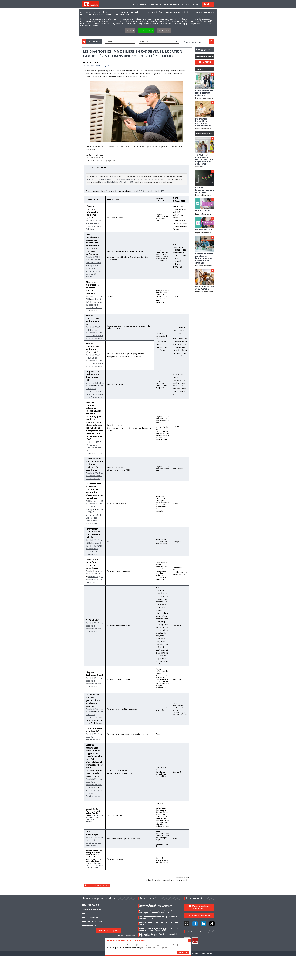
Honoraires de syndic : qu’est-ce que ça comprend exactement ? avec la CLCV (155, 906)
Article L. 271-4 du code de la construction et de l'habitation (94, 783)
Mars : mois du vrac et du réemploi (204, 287)
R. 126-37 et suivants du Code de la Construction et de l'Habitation (94, 334)
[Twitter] (186, 923)
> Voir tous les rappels (108, 930)
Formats (144, 41)
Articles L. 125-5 (94, 442)
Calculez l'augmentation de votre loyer (204, 190)
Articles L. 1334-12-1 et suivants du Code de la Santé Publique (94, 261)
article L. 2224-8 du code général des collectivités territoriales (94, 818)
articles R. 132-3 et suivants (94, 714)
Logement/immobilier (203, 128)
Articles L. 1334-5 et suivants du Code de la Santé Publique (94, 224)
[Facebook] (195, 923)
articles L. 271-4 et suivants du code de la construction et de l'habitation (120, 179)
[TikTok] (212, 923)
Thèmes (110, 41)
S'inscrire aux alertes (201, 915)
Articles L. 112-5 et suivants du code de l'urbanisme (94, 476)
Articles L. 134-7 (93, 355)
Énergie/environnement (204, 98)
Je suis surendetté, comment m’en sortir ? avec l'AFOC (159, 923)
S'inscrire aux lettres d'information (201, 907)
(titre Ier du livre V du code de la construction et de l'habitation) (94, 865)
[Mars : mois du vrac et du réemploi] (204, 276)
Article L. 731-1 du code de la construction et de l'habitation (94, 682)
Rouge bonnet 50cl (90, 917)
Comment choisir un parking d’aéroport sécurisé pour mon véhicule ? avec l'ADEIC (159, 929)
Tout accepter (146, 31)
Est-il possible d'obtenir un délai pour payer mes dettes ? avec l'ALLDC (159, 917)
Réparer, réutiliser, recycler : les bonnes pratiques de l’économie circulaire (204, 258)
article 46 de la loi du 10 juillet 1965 (116, 182)
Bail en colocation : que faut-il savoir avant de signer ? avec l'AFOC (158, 935)
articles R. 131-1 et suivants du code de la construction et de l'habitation (94, 305)
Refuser (130, 31)
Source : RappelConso (126, 935)
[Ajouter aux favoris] (196, 49)
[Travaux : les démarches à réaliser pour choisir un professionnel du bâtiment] (204, 145)
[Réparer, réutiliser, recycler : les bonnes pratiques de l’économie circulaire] (204, 244)
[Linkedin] (203, 923)
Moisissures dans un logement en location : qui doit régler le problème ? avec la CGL (159, 912)
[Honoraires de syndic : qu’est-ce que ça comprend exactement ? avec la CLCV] (204, 203)
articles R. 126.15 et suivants (94, 388)
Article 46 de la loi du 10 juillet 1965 (94, 572)
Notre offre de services (171, 4)
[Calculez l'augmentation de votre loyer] (204, 178)
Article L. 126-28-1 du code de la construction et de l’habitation (94, 841)
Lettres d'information (139, 4)
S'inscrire (207, 62)
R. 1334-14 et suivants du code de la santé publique (94, 271)
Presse (195, 4)
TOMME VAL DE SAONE (91, 909)
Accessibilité (186, 4)
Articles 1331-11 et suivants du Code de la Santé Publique (94, 505)
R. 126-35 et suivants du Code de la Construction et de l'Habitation (94, 362)
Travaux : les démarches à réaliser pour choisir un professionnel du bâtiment (204, 159)
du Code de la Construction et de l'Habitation (94, 394)
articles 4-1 (93, 576)
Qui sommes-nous (155, 4)
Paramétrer (164, 31)
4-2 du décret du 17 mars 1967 (94, 579)
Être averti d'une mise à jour (97, 885)
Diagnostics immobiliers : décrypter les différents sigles (203, 122)
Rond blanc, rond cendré (92, 921)
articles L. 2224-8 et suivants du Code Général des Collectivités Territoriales (95, 516)
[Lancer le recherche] (211, 41)
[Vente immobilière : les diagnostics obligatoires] (204, 80)
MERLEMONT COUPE (90, 905)
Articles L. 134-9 (93, 327)
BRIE (84, 913)
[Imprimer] (204, 49)
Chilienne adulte (89, 925)
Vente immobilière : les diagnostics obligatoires (204, 92)
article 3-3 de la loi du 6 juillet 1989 (149, 191)
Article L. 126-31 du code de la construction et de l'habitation (95, 627)
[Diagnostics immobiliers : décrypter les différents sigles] (204, 109)
